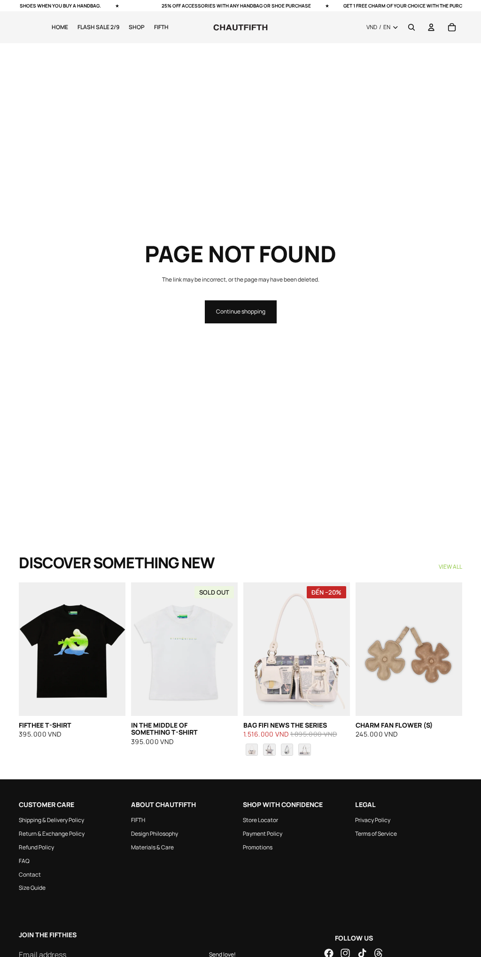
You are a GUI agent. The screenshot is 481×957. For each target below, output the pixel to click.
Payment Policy (262, 834)
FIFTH (138, 820)
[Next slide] (115, 649)
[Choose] (335, 701)
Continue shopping (240, 311)
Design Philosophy (154, 834)
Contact (30, 874)
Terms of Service (376, 834)
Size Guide (32, 888)
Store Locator (260, 820)
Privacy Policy (372, 820)
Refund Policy (36, 847)
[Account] (431, 27)
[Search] (411, 27)
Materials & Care (152, 847)
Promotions (257, 847)
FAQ (24, 861)
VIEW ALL (450, 567)
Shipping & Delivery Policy (51, 820)
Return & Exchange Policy (52, 834)
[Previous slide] (29, 649)
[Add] (110, 701)
